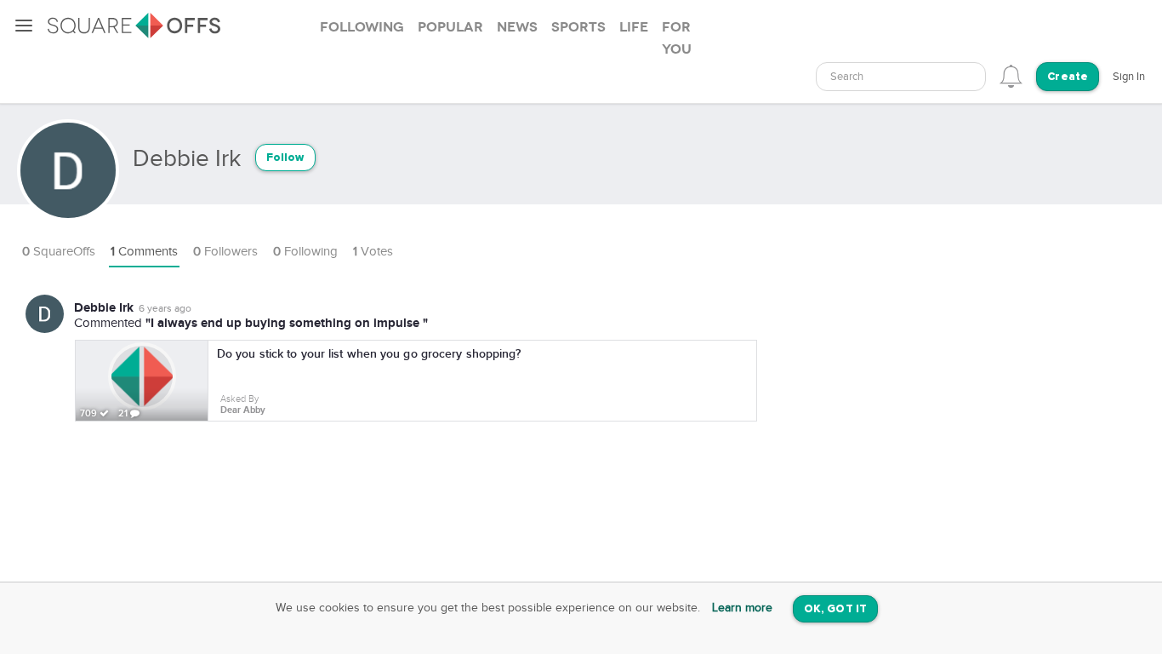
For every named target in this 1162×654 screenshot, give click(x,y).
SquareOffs (58, 251)
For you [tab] (677, 38)
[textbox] (901, 77)
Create (1067, 77)
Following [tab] (362, 27)
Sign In (1129, 76)
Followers (225, 251)
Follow (285, 158)
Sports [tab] (578, 27)
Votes (373, 251)
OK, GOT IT (835, 609)
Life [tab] (633, 27)
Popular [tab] (450, 27)
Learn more (742, 608)
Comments (144, 251)
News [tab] (517, 27)
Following (305, 251)
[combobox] (901, 76)
